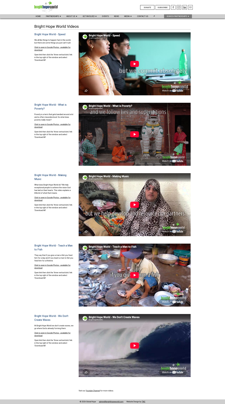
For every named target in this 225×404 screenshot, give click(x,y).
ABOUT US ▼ (71, 16)
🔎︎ (154, 16)
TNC (143, 402)
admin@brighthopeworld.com (111, 402)
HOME (38, 16)
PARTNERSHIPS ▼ (53, 16)
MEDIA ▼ (128, 16)
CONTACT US (142, 16)
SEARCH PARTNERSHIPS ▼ (178, 16)
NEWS (116, 16)
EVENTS (105, 16)
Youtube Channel (93, 391)
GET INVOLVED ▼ (90, 16)
